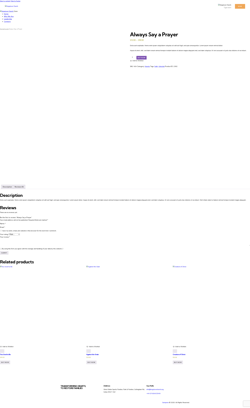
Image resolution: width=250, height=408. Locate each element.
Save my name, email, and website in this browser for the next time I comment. (29, 231)
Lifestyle (161, 66)
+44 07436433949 (153, 393)
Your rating (4, 234)
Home (2, 29)
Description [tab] (7, 187)
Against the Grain (92, 354)
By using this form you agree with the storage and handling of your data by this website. (32, 249)
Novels (6, 29)
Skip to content (5, 1)
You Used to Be (5, 354)
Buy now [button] (5, 362)
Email (2, 227)
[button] (136, 61)
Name (3, 224)
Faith (156, 66)
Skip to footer (15, 1)
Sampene (165, 402)
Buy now (141, 57)
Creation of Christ (179, 354)
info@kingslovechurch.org (155, 389)
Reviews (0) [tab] (19, 187)
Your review (5, 237)
